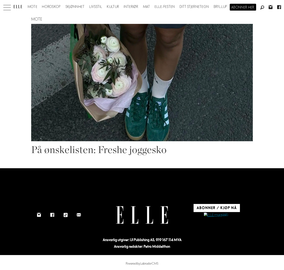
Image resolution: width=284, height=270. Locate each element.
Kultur (113, 7)
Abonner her (242, 7)
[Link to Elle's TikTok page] (65, 215)
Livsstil (95, 7)
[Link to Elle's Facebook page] (52, 215)
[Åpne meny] (7, 6)
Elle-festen (165, 7)
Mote (32, 7)
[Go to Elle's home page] (142, 215)
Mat (146, 7)
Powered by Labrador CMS (142, 263)
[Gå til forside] (18, 6)
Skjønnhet (75, 7)
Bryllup (220, 7)
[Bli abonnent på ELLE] (216, 215)
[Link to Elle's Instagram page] (38, 215)
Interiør (131, 7)
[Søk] (262, 8)
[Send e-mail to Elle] (78, 215)
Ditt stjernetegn (194, 7)
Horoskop (51, 7)
